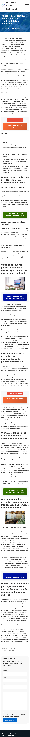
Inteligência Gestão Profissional (12, 28)
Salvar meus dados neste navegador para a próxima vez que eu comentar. (14, 715)
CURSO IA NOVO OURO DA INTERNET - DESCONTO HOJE (15, 215)
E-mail (5, 677)
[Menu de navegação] (27, 5)
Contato (3, 733)
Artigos (22, 28)
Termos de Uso (12, 733)
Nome (5, 670)
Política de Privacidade (7, 735)
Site (4, 684)
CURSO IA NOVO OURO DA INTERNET (15, 126)
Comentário (6, 691)
